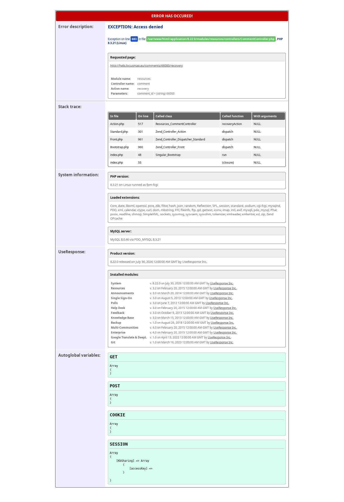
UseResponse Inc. (221, 283)
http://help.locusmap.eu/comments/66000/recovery (146, 65)
